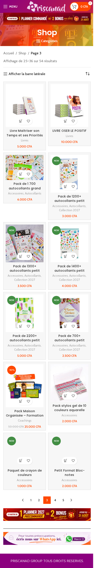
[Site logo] (46, 6)
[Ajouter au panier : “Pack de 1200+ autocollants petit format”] (66, 186)
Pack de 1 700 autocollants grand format (25, 188)
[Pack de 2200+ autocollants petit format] (25, 313)
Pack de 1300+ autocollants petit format (25, 270)
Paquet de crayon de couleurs (25, 472)
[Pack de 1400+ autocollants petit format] (69, 243)
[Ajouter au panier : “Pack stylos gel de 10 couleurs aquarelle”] (66, 396)
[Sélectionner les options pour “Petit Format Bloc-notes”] (66, 461)
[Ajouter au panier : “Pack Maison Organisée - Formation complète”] (21, 401)
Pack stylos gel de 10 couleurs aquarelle (69, 407)
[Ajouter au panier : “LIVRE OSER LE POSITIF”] (66, 121)
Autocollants (33, 193)
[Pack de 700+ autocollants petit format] (69, 313)
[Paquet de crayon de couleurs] (25, 451)
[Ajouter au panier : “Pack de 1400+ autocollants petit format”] (66, 256)
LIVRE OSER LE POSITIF (69, 131)
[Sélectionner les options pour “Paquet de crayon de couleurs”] (21, 461)
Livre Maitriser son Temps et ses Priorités (25, 133)
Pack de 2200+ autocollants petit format (25, 340)
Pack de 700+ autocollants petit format (69, 340)
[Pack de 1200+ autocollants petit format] (69, 174)
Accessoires (16, 193)
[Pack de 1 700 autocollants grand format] (25, 167)
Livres (24, 140)
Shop (22, 53)
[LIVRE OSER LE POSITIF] (69, 105)
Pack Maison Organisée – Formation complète (25, 415)
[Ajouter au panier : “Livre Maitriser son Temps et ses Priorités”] (21, 121)
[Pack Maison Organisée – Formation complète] (25, 385)
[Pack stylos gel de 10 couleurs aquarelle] (69, 383)
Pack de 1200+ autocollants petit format (69, 200)
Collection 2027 (69, 210)
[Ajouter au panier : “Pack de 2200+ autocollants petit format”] (21, 326)
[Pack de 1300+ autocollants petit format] (25, 243)
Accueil (8, 53)
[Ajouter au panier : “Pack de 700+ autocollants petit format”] (66, 326)
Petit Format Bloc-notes (69, 472)
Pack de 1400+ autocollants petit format (69, 270)
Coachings (24, 420)
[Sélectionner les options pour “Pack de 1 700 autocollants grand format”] (21, 174)
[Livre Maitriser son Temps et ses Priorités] (25, 105)
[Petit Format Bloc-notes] (69, 451)
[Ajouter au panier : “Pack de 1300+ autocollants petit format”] (21, 256)
